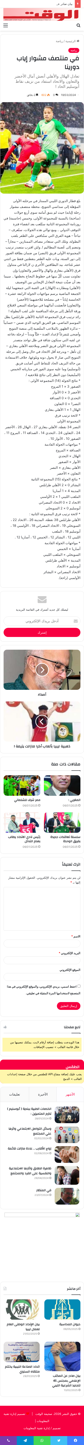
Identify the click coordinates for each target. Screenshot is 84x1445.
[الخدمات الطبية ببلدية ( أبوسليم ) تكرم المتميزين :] (67, 1114)
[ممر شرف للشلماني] (22, 785)
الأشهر (70, 1094)
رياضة (59, 41)
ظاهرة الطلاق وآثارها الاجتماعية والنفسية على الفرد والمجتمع (30, 1171)
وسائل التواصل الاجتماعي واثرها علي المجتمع (30, 1131)
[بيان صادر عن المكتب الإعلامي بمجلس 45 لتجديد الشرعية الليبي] (62, 1356)
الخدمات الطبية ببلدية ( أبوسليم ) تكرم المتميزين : (29, 1111)
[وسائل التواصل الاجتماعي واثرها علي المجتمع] (67, 1134)
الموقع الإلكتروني (70, 970)
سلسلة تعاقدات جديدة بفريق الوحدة (65, 839)
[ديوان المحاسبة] (62, 1309)
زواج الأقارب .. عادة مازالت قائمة (29, 1148)
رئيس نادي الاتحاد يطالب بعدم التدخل (24, 839)
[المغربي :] (62, 785)
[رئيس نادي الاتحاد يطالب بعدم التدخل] (22, 822)
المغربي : (74, 800)
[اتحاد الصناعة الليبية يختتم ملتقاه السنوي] (22, 1352)
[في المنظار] (67, 1196)
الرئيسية (71, 41)
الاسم (75, 936)
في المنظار (43, 1190)
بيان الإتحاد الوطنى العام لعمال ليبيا (23, 1326)
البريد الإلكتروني (69, 953)
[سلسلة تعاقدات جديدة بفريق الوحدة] (62, 822)
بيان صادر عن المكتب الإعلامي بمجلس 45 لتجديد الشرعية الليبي (66, 1380)
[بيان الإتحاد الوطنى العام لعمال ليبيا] (22, 1309)
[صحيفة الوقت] (42, 14)
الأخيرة (43, 1094)
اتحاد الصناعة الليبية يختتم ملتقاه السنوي (22, 1369)
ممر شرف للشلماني (27, 800)
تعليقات (14, 1094)
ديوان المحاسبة (69, 1324)
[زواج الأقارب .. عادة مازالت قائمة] (67, 1154)
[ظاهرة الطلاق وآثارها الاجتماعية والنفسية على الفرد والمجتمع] (67, 1175)
